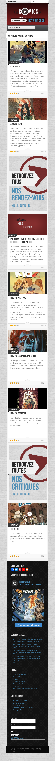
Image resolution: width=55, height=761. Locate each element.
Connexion (15, 735)
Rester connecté (18, 732)
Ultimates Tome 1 (18, 703)
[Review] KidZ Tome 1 (18, 297)
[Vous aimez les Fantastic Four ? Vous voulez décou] (28, 605)
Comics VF (16, 677)
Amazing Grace (16, 123)
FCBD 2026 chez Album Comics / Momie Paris (27, 639)
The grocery (15, 529)
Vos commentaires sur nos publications (25, 688)
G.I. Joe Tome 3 (18, 705)
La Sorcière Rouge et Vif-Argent (23, 707)
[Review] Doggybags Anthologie (23, 356)
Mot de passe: (15, 725)
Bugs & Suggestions (19, 674)
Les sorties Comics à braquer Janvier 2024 (26, 658)
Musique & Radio (18, 684)
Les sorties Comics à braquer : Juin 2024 (26, 641)
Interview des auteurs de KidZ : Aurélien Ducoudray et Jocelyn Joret (27, 241)
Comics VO (16, 679)
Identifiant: (14, 718)
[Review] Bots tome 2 (19, 413)
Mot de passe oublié (17, 738)
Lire (42, 93)
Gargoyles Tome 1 (19, 710)
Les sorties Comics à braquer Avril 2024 (25, 644)
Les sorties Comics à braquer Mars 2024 (26, 650)
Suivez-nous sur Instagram (30, 625)
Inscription (14, 737)
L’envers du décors (19, 681)
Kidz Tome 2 (15, 66)
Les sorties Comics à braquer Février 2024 (26, 656)
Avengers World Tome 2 (20, 700)
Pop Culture (16, 686)
